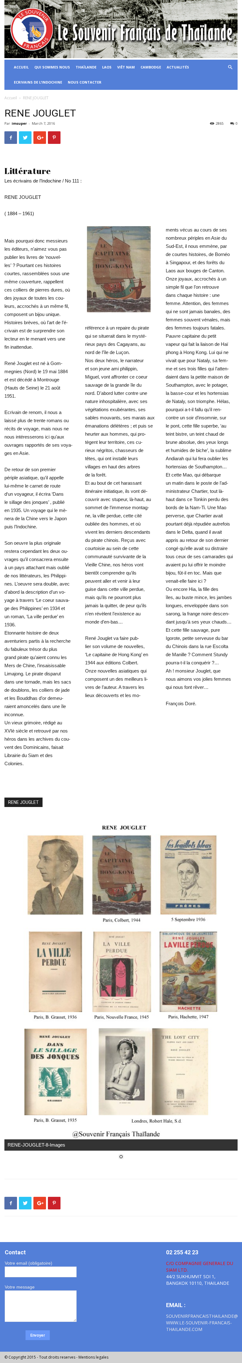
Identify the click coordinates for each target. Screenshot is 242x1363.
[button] (230, 67)
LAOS (107, 67)
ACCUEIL (21, 67)
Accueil (10, 98)
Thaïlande (86, 67)
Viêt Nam (126, 67)
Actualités (178, 67)
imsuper (19, 123)
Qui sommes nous (52, 67)
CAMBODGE (151, 67)
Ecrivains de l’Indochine (38, 82)
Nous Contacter (84, 82)
